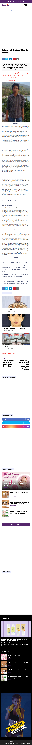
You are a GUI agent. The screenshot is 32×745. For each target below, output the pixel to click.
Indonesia (10, 353)
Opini (16, 55)
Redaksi (28, 743)
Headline (4, 353)
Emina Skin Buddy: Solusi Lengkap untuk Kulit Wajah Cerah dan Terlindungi (15, 640)
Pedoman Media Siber (20, 743)
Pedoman (12, 743)
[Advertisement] (16, 29)
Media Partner (5, 743)
